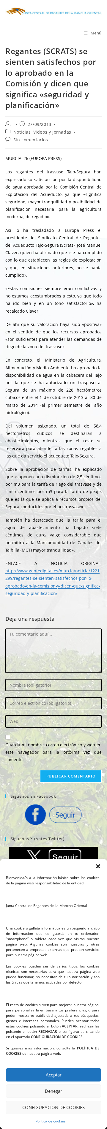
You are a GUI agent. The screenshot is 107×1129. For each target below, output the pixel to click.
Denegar (53, 1091)
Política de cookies (50, 1121)
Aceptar (54, 1075)
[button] (98, 866)
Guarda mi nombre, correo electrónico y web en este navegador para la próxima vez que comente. (53, 752)
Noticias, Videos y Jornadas (42, 132)
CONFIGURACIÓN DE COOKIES (53, 1107)
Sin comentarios (30, 139)
